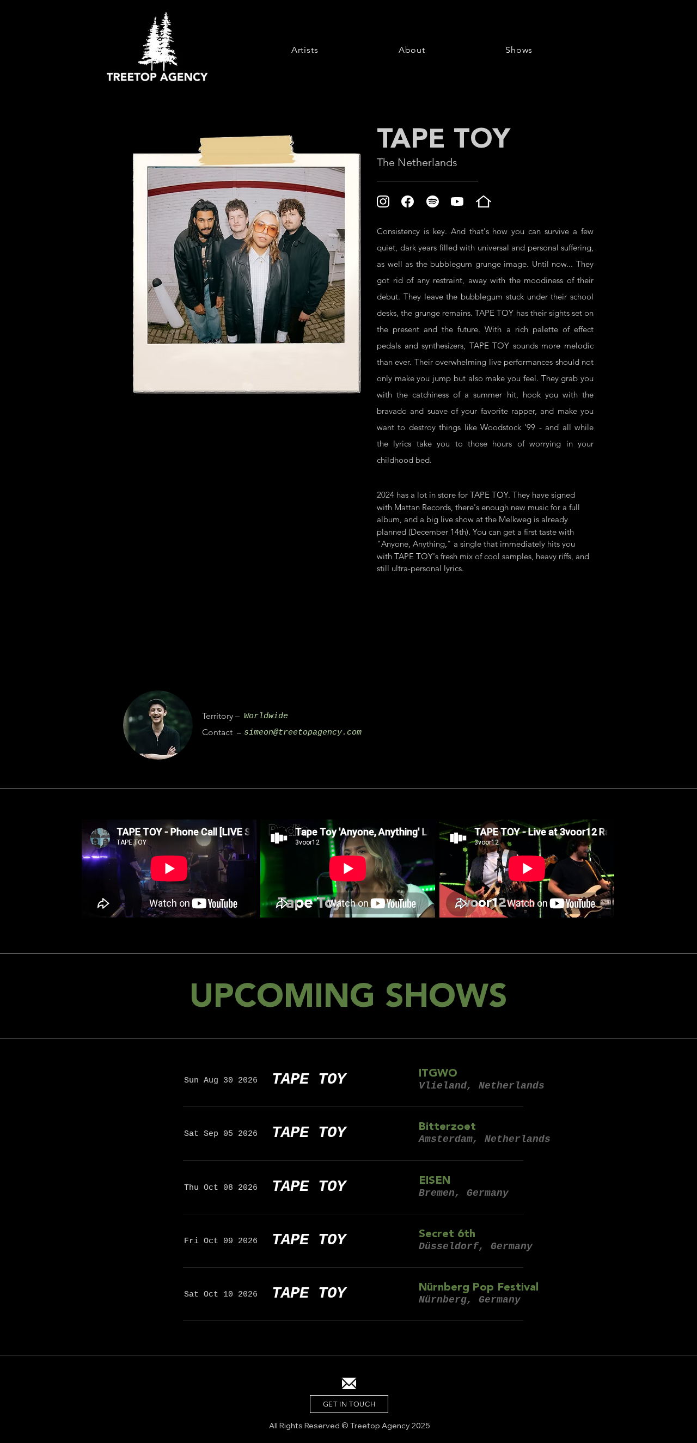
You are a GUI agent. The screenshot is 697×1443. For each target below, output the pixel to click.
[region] (158, 725)
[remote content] (485, 629)
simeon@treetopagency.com (303, 732)
